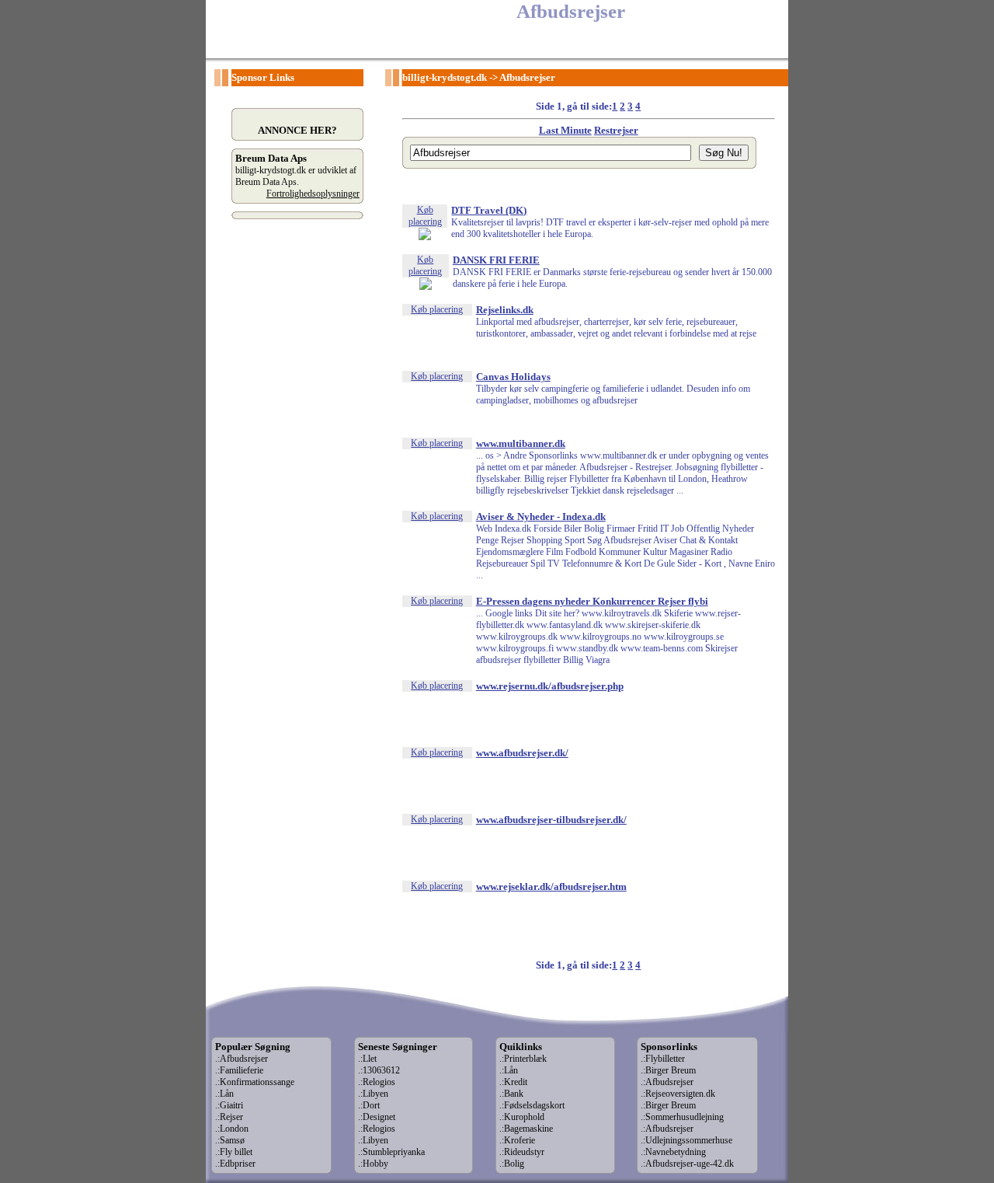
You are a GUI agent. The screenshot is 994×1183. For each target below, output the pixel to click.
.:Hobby (373, 1163)
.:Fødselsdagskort (532, 1105)
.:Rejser (229, 1116)
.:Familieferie (239, 1070)
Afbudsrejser (527, 77)
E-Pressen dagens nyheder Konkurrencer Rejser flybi (592, 601)
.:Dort (369, 1105)
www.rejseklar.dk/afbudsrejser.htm (551, 886)
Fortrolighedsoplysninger (313, 193)
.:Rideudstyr (521, 1151)
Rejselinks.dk (504, 310)
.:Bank (511, 1093)
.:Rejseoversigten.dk (678, 1093)
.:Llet (367, 1058)
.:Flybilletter (663, 1058)
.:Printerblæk (523, 1058)
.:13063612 (379, 1070)
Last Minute (565, 130)
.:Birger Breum (668, 1070)
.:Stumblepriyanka (391, 1151)
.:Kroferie (517, 1140)
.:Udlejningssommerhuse (686, 1140)
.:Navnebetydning (673, 1151)
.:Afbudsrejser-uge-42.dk (687, 1163)
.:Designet (376, 1116)
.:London (231, 1128)
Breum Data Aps (271, 158)
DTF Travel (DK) (489, 210)
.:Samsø (230, 1140)
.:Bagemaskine (526, 1128)
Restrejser (616, 130)
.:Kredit (513, 1082)
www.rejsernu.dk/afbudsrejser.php (550, 686)
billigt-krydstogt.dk (444, 77)
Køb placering (425, 215)
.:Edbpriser (235, 1163)
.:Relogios (376, 1082)
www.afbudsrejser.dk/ (522, 753)
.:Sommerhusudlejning (682, 1116)
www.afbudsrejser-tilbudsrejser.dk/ (551, 819)
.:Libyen (373, 1093)
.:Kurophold (521, 1116)
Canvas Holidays (513, 376)
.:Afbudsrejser (241, 1058)
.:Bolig (511, 1163)
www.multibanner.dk (520, 443)
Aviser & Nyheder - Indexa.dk (541, 516)
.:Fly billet (233, 1151)
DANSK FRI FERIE (496, 260)
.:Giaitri (229, 1105)
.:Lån (224, 1093)
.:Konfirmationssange (254, 1082)
